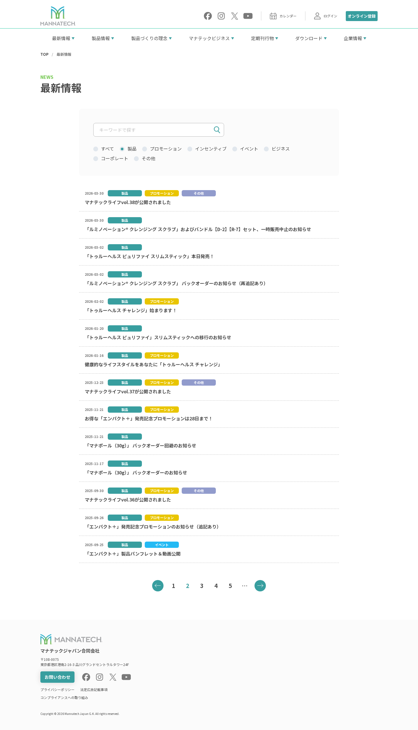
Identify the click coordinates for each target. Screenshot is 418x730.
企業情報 (353, 38)
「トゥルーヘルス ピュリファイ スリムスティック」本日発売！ (149, 256)
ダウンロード (308, 38)
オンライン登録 (362, 16)
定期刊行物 (262, 38)
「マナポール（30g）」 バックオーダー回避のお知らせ (140, 445)
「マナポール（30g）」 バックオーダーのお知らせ (136, 472)
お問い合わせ (57, 677)
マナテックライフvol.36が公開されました (128, 499)
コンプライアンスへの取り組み (64, 697)
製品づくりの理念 (149, 38)
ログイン (330, 15)
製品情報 (101, 38)
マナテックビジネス (209, 38)
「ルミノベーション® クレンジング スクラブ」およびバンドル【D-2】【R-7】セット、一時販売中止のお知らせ (198, 229)
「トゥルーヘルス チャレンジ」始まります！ (131, 310)
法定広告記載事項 (93, 689)
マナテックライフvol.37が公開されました (128, 391)
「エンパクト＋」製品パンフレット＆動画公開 (133, 553)
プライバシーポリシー (57, 689)
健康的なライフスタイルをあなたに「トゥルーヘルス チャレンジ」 (153, 364)
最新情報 (61, 38)
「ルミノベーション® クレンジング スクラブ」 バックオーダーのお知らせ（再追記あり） (176, 283)
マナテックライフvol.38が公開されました (128, 202)
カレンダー (288, 15)
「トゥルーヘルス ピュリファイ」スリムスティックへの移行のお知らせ (158, 337)
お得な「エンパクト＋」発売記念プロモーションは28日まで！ (149, 418)
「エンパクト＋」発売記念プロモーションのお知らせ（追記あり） (153, 526)
